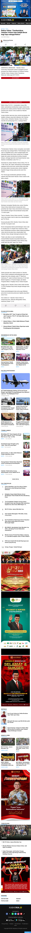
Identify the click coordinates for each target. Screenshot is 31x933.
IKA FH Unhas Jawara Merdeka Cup (14, 509)
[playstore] (20, 920)
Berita (7, 28)
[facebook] (7, 914)
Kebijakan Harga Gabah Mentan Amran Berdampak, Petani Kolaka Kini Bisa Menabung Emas (17, 495)
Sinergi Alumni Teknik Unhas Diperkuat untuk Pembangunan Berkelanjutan (16, 327)
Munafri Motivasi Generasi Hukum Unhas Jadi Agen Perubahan (15, 846)
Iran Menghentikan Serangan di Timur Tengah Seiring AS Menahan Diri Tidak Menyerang (7, 408)
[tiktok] (24, 914)
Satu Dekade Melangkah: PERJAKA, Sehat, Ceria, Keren (16, 514)
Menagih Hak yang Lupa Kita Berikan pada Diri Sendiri (19, 721)
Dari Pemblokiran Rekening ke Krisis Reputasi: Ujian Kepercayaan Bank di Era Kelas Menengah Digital (17, 521)
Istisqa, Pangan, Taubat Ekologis (13, 547)
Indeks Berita (15, 479)
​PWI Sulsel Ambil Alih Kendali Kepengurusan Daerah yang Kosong (17, 541)
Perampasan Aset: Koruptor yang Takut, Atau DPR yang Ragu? (10, 444)
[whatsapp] (13, 914)
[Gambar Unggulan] (15, 56)
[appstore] (10, 920)
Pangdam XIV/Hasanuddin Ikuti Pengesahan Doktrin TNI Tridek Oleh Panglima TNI (22, 424)
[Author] (1, 41)
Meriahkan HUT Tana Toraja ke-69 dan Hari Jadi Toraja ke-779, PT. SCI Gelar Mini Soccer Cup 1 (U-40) (16, 316)
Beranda (3, 28)
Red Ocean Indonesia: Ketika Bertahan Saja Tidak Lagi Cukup (18, 714)
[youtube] (21, 914)
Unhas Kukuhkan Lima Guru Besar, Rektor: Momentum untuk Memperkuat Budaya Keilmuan (16, 488)
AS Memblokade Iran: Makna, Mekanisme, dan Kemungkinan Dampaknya (7, 423)
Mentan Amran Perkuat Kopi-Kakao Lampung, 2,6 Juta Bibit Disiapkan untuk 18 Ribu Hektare (17, 535)
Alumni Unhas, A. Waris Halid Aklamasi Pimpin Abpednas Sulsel (16, 322)
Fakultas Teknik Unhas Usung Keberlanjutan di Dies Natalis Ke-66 (22, 363)
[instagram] (18, 914)
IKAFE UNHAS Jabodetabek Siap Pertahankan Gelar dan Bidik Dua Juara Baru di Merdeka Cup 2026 (7, 765)
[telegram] (15, 914)
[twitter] (10, 914)
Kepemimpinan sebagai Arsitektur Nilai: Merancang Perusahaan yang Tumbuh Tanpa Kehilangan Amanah (18, 729)
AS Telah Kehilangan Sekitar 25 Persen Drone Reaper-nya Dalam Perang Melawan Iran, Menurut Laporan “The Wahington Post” (15, 392)
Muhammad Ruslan (8, 40)
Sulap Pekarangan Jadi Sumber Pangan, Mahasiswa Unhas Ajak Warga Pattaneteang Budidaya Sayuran (14, 852)
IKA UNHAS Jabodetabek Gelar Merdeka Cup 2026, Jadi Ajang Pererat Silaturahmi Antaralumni (17, 529)
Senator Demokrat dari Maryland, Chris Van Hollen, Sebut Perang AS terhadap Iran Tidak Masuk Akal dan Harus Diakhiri (23, 409)
